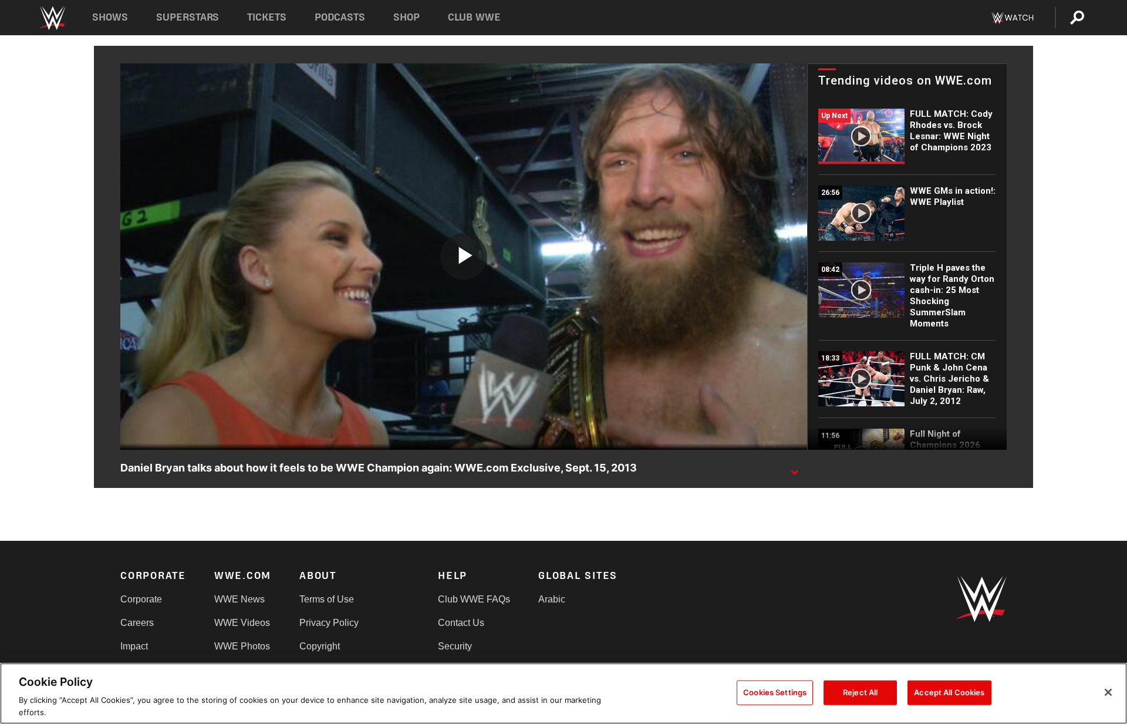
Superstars (188, 17)
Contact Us (461, 623)
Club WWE (474, 17)
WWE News (239, 599)
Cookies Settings (775, 692)
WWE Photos (242, 646)
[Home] (52, 18)
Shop (406, 17)
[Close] (1108, 692)
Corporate (141, 599)
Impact (134, 646)
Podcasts (340, 17)
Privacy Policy (329, 623)
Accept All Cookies (949, 692)
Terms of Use (326, 599)
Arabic (551, 599)
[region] (563, 693)
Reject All (860, 692)
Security (455, 646)
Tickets (266, 17)
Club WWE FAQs (474, 599)
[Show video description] (794, 468)
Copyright (319, 646)
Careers (137, 623)
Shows (110, 17)
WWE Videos (242, 623)
